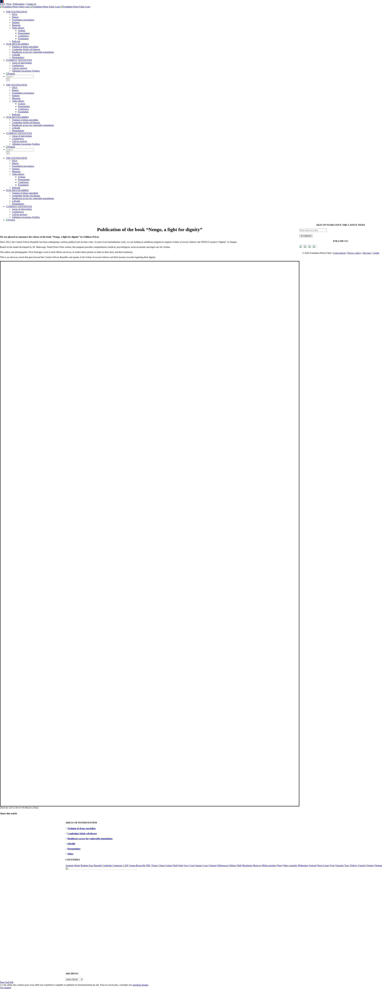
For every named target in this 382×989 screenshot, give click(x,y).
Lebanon (212, 865)
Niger (279, 865)
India (180, 865)
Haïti (175, 865)
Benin (77, 865)
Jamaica (199, 865)
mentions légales (140, 985)
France (155, 865)
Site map (367, 253)
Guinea (168, 865)
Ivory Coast (189, 865)
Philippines (303, 865)
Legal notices (339, 253)
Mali (239, 865)
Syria (332, 865)
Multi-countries (269, 865)
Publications (18, 4)
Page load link (6, 982)
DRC (148, 865)
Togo (346, 865)
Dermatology (74, 848)
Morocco (257, 865)
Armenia (70, 865)
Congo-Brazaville (137, 865)
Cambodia (107, 865)
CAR (125, 865)
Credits (375, 253)
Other (70, 854)
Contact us (31, 4)
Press (8, 4)
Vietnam (378, 865)
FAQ (2, 4)
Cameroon (117, 865)
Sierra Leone (323, 865)
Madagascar (223, 865)
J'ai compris (5, 987)
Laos (205, 865)
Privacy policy (354, 253)
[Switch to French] (10, 73)
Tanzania (339, 865)
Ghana (162, 865)
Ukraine (369, 865)
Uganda (361, 865)
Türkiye (353, 865)
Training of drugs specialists (81, 828)
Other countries (290, 865)
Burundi (98, 865)
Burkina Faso (87, 865)
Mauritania (247, 865)
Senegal (312, 865)
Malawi (233, 865)
